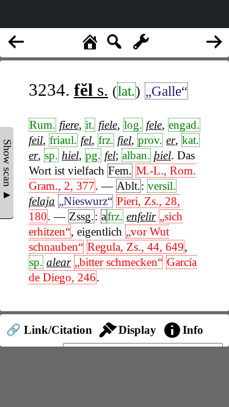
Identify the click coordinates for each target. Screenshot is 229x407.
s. (91, 89)
